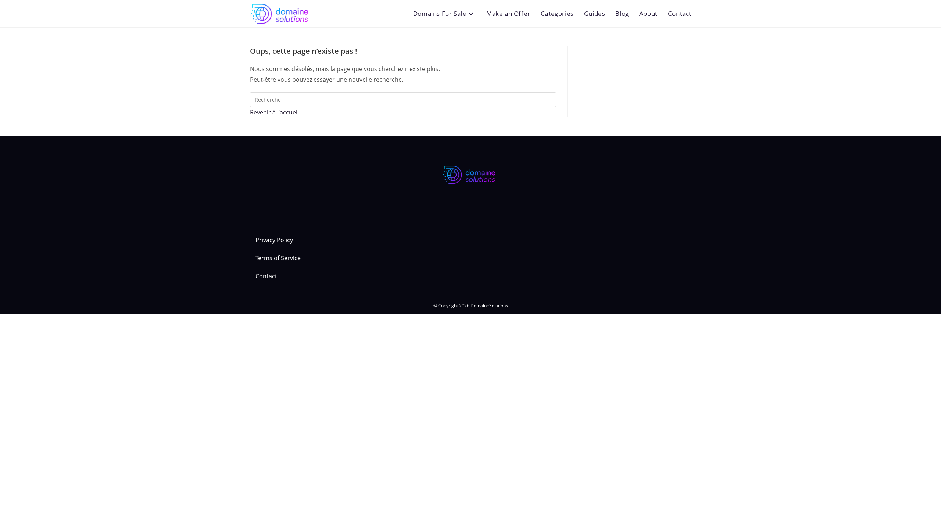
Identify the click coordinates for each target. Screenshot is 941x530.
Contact (266, 276)
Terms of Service (278, 258)
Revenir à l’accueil (274, 112)
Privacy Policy (274, 240)
